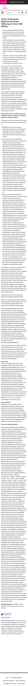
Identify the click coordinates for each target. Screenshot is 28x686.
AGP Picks (3, 2)
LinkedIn (17, 399)
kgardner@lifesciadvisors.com (14, 606)
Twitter (10, 399)
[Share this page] (26, 12)
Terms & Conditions (20, 680)
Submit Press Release (8, 680)
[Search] (19, 12)
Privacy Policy (21, 683)
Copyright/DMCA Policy (9, 683)
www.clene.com (11, 397)
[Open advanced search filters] (22, 12)
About (7, 677)
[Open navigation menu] (2, 12)
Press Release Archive (16, 677)
